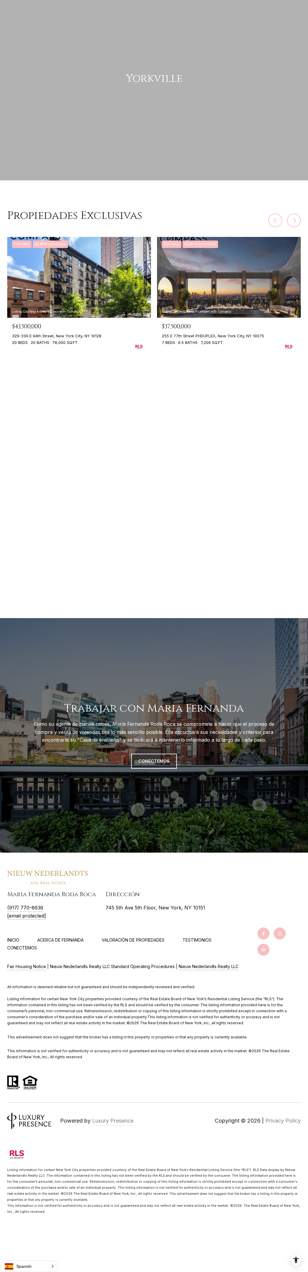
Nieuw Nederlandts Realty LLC (209, 966)
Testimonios (197, 940)
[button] (28, 1266)
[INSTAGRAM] (280, 933)
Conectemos (22, 948)
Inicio (13, 940)
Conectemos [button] (154, 761)
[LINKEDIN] (263, 950)
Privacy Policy (283, 1120)
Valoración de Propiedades (133, 940)
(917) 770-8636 (25, 908)
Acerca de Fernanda (60, 940)
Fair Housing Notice (26, 966)
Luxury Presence (113, 1120)
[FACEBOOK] (263, 933)
